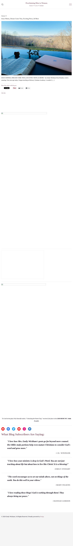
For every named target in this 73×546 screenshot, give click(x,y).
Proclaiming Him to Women (36, 3)
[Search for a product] (2, 4)
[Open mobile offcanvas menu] (70, 4)
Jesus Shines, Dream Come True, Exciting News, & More (20, 19)
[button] (2, 109)
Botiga (42, 516)
